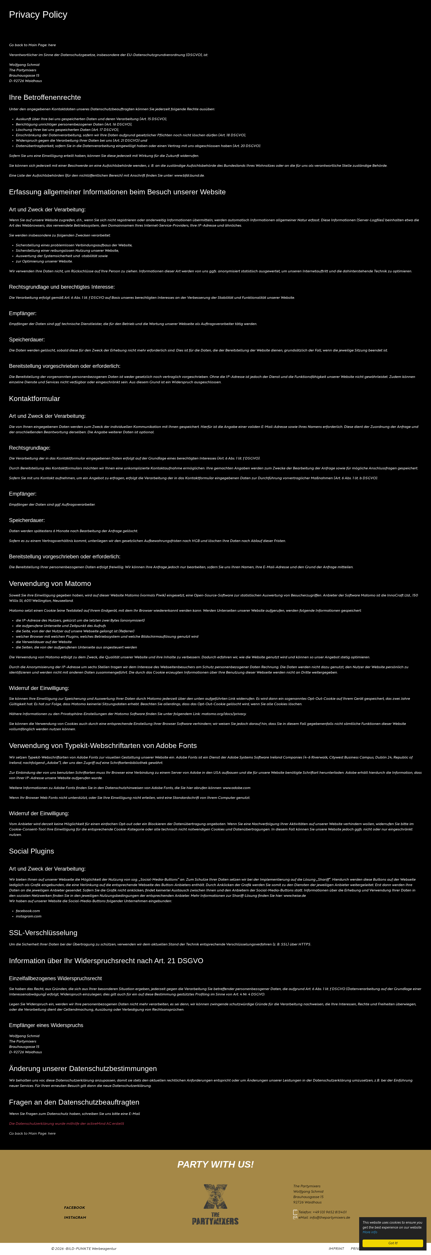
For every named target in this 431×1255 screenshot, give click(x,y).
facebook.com (28, 911)
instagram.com (28, 916)
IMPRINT (336, 1249)
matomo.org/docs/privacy (223, 714)
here (52, 45)
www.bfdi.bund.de (189, 176)
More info (370, 1232)
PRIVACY (358, 1249)
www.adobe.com (236, 788)
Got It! (393, 1243)
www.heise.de (295, 896)
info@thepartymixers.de (330, 1218)
